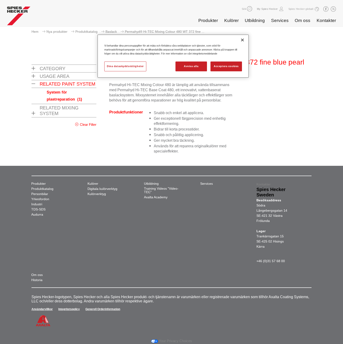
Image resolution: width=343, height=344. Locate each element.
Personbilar (39, 194)
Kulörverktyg (97, 194)
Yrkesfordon (40, 199)
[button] (249, 8)
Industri (36, 204)
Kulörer (231, 20)
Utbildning (255, 20)
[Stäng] (242, 40)
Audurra (37, 214)
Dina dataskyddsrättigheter (125, 66)
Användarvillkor (42, 309)
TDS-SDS (38, 209)
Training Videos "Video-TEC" (161, 190)
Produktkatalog (86, 31)
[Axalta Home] (18, 17)
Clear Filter (88, 125)
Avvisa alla (191, 66)
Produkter (208, 20)
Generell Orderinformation (102, 309)
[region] (173, 56)
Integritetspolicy (69, 309)
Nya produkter (56, 31)
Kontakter (326, 20)
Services (280, 20)
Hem (35, 31)
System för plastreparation (64, 95)
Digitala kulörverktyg (102, 189)
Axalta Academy (156, 197)
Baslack (111, 31)
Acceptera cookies (226, 66)
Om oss (302, 20)
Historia (36, 280)
